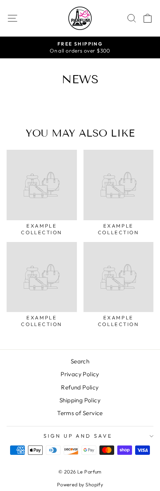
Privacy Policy (80, 374)
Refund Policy (80, 387)
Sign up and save (78, 436)
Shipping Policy (80, 400)
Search (80, 361)
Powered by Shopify (80, 484)
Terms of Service (80, 413)
